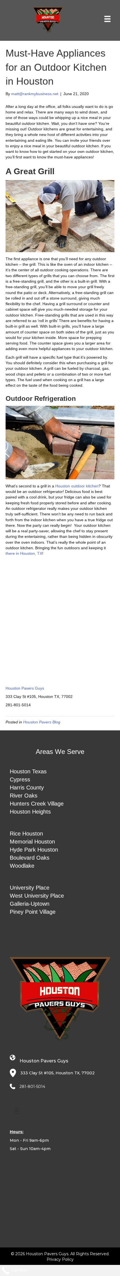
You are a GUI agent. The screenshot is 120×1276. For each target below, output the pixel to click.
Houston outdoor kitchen (77, 486)
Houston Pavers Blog (41, 722)
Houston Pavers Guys (25, 688)
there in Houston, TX (24, 553)
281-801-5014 (32, 1086)
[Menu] (107, 19)
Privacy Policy (60, 1259)
